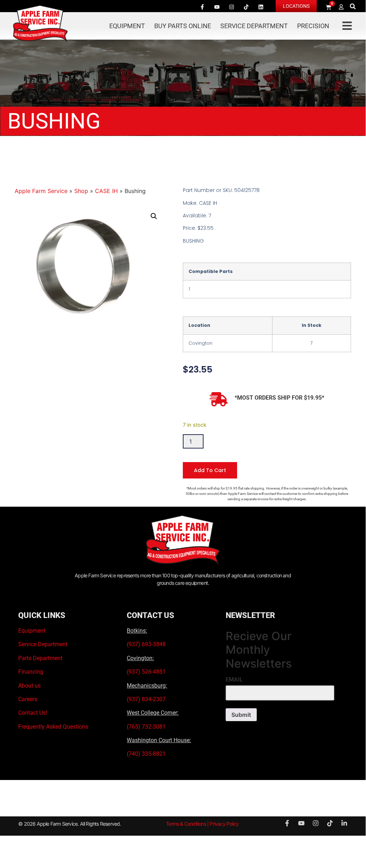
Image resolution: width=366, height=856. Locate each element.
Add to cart (210, 470)
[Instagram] (231, 6)
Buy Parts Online (182, 26)
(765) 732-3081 (146, 726)
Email (234, 680)
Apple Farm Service (41, 190)
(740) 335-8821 (147, 753)
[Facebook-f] (202, 6)
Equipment (127, 26)
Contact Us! (32, 712)
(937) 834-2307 (146, 699)
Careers (27, 699)
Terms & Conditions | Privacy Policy (202, 824)
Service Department (254, 26)
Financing (30, 671)
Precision (313, 26)
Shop (81, 190)
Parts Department (40, 658)
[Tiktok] (246, 6)
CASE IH (106, 190)
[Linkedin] (261, 6)
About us (29, 685)
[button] (353, 6)
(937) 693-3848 (146, 644)
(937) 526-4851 (146, 671)
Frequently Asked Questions (53, 726)
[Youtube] (217, 6)
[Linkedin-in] (344, 823)
